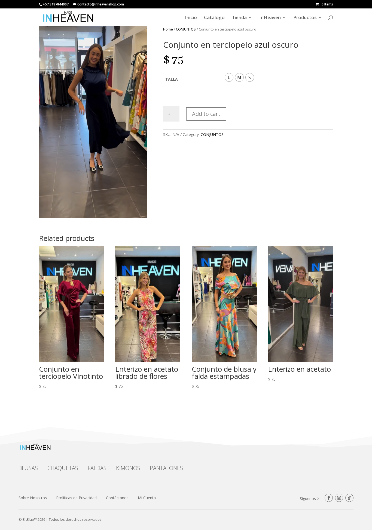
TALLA (171, 79)
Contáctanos (117, 497)
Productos (305, 18)
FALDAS (97, 468)
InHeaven (270, 18)
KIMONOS (128, 468)
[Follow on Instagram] (339, 498)
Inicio (191, 18)
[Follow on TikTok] (349, 498)
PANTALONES (166, 468)
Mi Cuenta (147, 497)
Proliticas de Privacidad (76, 497)
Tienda (239, 18)
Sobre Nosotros (33, 497)
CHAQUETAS (62, 468)
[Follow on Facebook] (329, 498)
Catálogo (214, 18)
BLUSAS (28, 468)
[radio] (229, 77)
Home (168, 29)
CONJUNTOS (186, 29)
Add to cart (206, 113)
